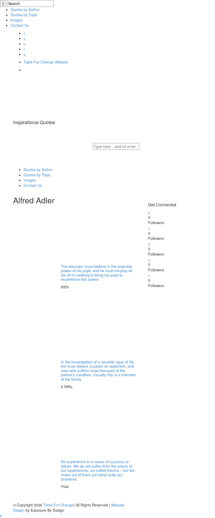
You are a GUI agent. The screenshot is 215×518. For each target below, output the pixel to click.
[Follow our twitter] (149, 212)
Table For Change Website (46, 62)
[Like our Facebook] (149, 227)
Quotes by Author (25, 9)
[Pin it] (148, 275)
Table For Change (58, 505)
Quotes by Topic (23, 14)
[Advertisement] (181, 321)
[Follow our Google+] (149, 243)
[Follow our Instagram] (149, 259)
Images (16, 20)
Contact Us (19, 25)
